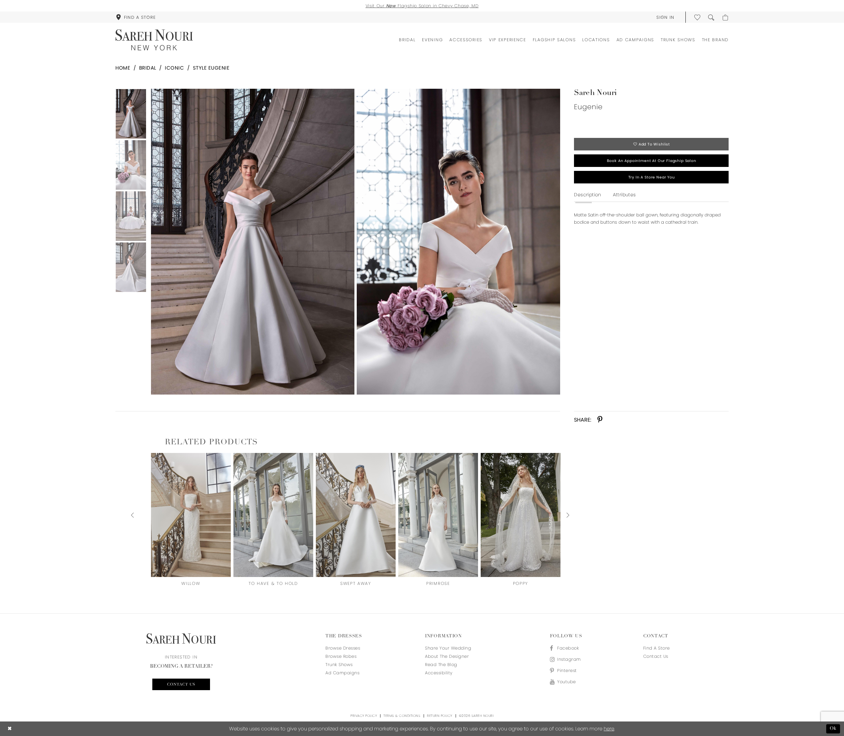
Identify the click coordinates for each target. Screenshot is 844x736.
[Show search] (711, 17)
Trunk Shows (339, 664)
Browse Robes (340, 656)
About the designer (447, 656)
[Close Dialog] (9, 729)
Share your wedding (448, 648)
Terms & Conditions (401, 715)
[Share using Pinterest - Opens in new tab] (600, 419)
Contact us (181, 684)
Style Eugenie (211, 67)
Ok (833, 728)
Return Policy (439, 715)
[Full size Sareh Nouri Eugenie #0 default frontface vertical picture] (252, 242)
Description (587, 194)
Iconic (174, 67)
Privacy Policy (363, 715)
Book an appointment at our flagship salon (651, 160)
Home (122, 67)
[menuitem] (136, 17)
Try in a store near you (651, 177)
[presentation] (191, 515)
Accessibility (439, 673)
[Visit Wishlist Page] (698, 17)
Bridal (147, 67)
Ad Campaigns (342, 673)
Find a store (656, 648)
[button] (665, 17)
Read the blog (441, 664)
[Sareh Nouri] (154, 39)
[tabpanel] (251, 242)
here (609, 728)
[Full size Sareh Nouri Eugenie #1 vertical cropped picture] (458, 242)
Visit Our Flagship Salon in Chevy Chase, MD (422, 6)
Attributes (624, 194)
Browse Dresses (342, 648)
